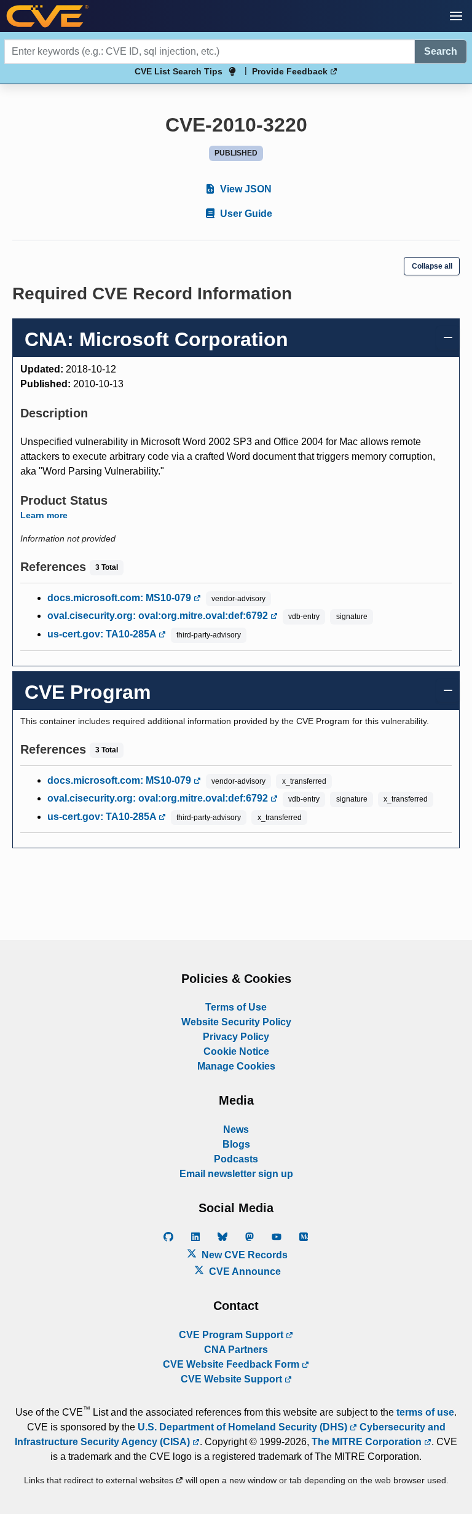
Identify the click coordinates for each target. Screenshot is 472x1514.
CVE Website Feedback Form (232, 1364)
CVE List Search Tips (178, 71)
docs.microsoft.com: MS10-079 (120, 598)
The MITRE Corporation (368, 1442)
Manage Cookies (236, 1066)
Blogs (236, 1144)
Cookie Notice (236, 1051)
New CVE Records (243, 1255)
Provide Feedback (291, 71)
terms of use (425, 1412)
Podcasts (236, 1159)
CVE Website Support (233, 1379)
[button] (456, 16)
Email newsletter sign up (236, 1174)
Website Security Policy (236, 1022)
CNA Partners (236, 1349)
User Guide (245, 213)
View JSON (245, 189)
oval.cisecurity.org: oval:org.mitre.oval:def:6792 (158, 615)
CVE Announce (243, 1271)
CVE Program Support (232, 1335)
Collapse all (432, 266)
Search (440, 51)
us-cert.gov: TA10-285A (103, 634)
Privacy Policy (236, 1036)
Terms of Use (236, 1007)
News (236, 1129)
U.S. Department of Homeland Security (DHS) (244, 1427)
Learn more (44, 515)
